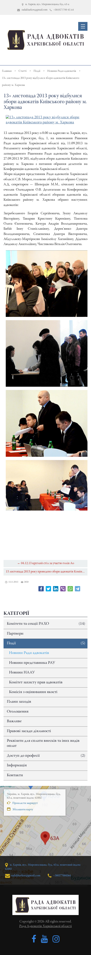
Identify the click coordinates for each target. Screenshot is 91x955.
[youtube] (44, 939)
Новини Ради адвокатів (29, 653)
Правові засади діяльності (29, 731)
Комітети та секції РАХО (46, 624)
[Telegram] (77, 588)
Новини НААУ (22, 673)
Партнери (15, 634)
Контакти (15, 775)
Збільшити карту (22, 809)
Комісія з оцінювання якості (33, 692)
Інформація (17, 765)
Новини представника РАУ (32, 663)
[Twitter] (48, 588)
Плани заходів (19, 702)
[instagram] (56, 939)
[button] (82, 26)
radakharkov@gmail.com (25, 875)
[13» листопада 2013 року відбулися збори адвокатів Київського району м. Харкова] (45, 120)
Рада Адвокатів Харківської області (45, 926)
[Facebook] (41, 588)
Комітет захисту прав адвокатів (36, 682)
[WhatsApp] (70, 588)
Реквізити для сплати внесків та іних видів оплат (43, 743)
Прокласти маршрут (25, 803)
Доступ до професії (46, 756)
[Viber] (63, 588)
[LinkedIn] (55, 588)
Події (46, 643)
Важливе (14, 721)
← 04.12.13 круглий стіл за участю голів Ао (45, 563)
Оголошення (17, 712)
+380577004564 (62, 875)
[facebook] (34, 939)
